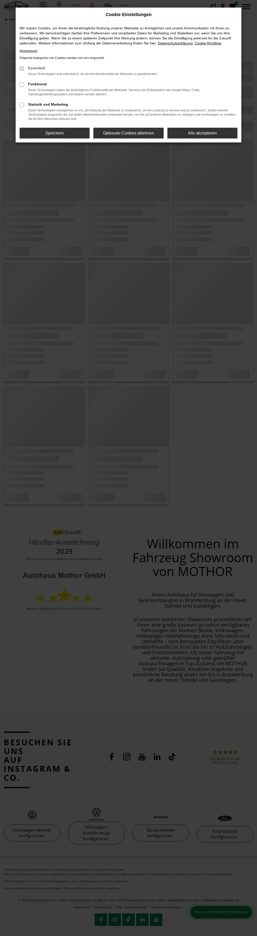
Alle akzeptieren (202, 133)
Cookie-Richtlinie (208, 43)
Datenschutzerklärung (175, 43)
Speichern (54, 133)
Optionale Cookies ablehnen (128, 133)
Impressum (28, 51)
